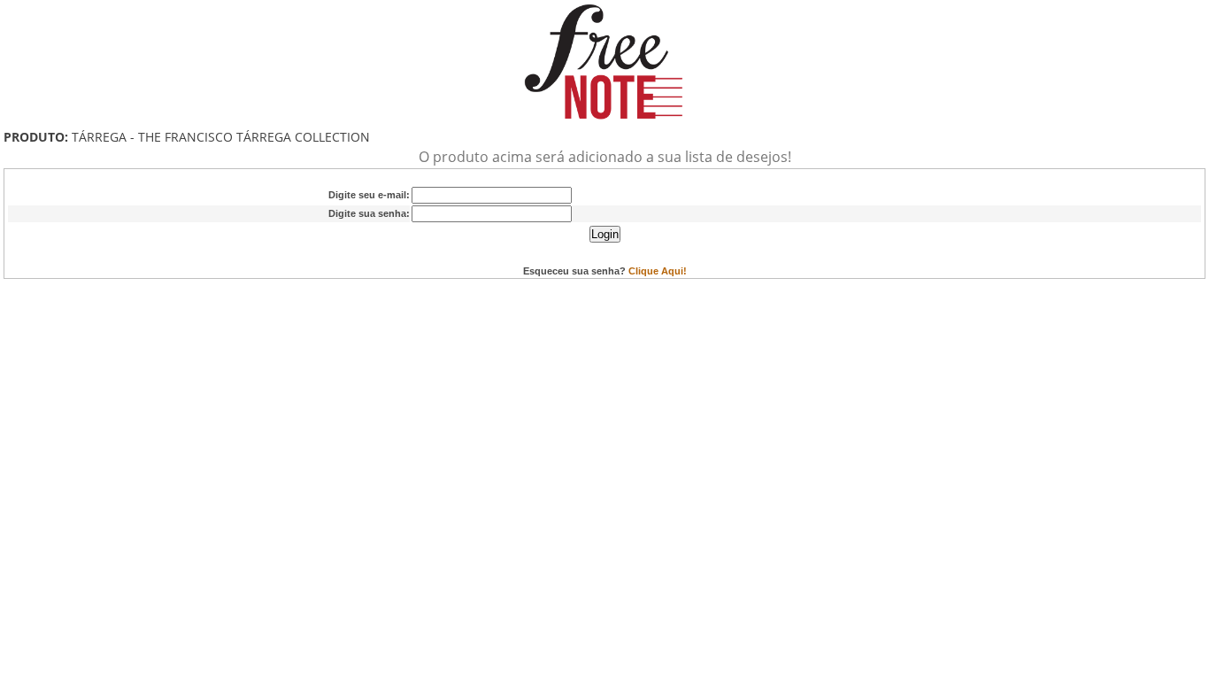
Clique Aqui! (657, 271)
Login (605, 234)
